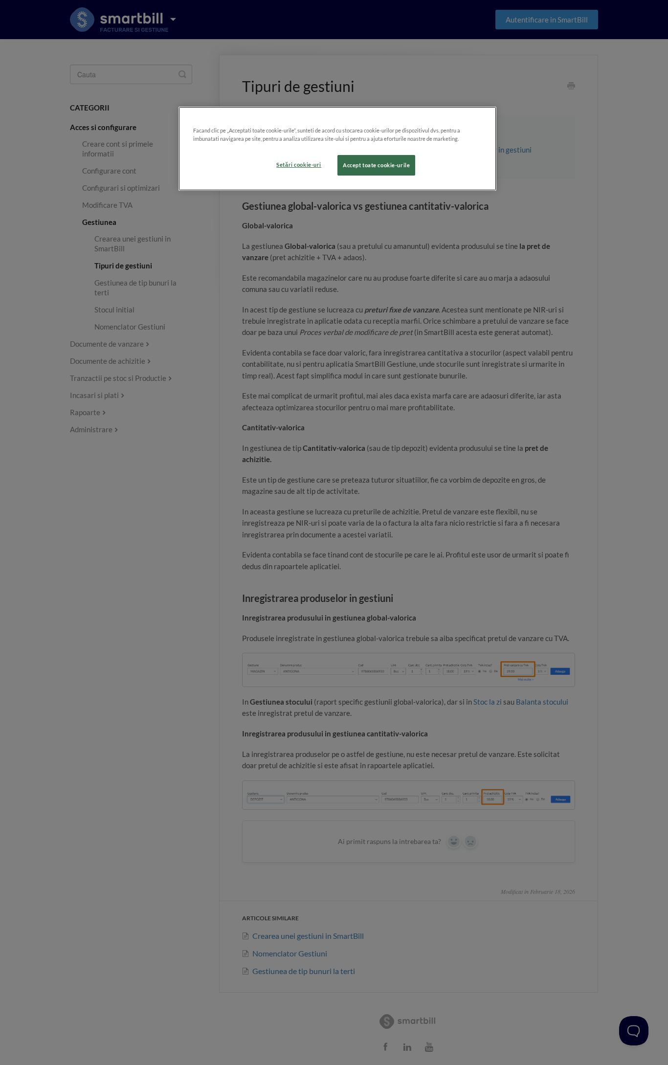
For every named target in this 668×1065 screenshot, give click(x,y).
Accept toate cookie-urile (376, 165)
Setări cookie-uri (298, 164)
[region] (337, 149)
